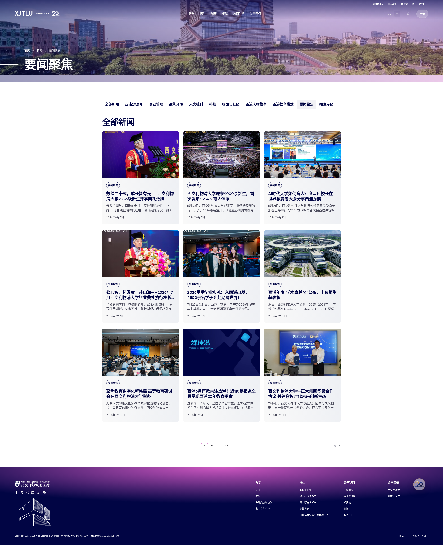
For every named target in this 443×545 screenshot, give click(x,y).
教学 (192, 13)
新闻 (39, 50)
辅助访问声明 (419, 536)
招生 (203, 13)
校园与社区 (231, 104)
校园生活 (238, 13)
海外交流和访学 (263, 502)
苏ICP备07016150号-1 (80, 536)
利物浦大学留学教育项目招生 (315, 514)
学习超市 (392, 4)
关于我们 (255, 13)
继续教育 (304, 508)
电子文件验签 (262, 508)
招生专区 (326, 104)
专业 (257, 490)
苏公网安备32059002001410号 (105, 536)
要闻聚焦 (307, 104)
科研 (214, 13)
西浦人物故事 (256, 104)
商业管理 (156, 104)
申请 (422, 13)
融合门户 (423, 4)
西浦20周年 (134, 104)
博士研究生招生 (308, 502)
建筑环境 (176, 104)
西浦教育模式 (283, 104)
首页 (27, 50)
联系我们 (348, 514)
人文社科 (196, 104)
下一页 (332, 446)
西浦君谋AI (378, 4)
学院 (225, 13)
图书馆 (404, 4)
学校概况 (348, 490)
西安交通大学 (395, 490)
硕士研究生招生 (308, 496)
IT (413, 4)
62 (226, 446)
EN (389, 13)
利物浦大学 (394, 496)
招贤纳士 (348, 502)
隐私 (401, 536)
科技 (212, 104)
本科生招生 (306, 490)
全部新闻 (112, 104)
